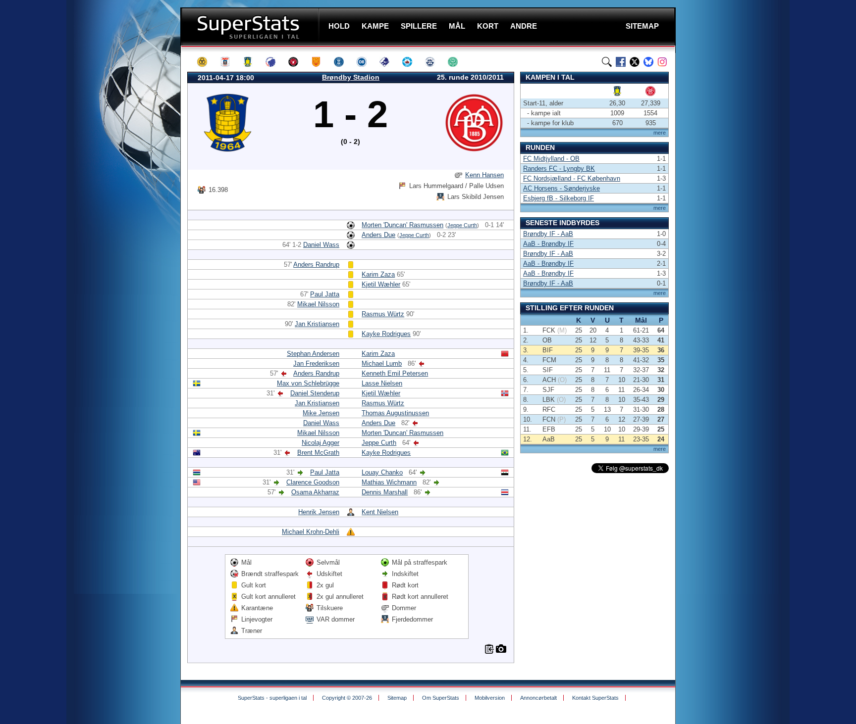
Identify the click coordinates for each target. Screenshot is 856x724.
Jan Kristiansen (317, 324)
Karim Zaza (378, 274)
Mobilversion (490, 698)
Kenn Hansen (484, 175)
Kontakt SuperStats (595, 698)
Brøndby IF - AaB (548, 234)
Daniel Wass (321, 244)
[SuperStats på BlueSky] (648, 62)
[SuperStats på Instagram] (662, 62)
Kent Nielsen (380, 512)
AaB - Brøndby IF (548, 243)
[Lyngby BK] (343, 62)
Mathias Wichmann (389, 482)
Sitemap (397, 698)
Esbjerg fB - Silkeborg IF (558, 198)
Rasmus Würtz (383, 314)
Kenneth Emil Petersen (395, 373)
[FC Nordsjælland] (320, 62)
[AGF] (229, 62)
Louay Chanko (382, 472)
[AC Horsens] (206, 62)
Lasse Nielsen (382, 383)
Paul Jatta (324, 294)
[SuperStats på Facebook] (621, 62)
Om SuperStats (440, 698)
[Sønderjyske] (434, 62)
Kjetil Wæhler (381, 284)
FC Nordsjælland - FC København (571, 178)
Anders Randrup (316, 264)
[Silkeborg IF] (411, 62)
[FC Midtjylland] (297, 62)
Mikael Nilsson (318, 304)
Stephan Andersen (313, 353)
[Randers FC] (388, 62)
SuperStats (251, 26)
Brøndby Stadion (350, 77)
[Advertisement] (120, 195)
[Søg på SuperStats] (607, 62)
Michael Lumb (382, 363)
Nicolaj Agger (320, 442)
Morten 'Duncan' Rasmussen (402, 225)
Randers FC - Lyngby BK (559, 168)
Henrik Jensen (318, 512)
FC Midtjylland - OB (551, 158)
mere (659, 133)
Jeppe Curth (462, 225)
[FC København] (275, 62)
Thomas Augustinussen (395, 413)
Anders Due (378, 235)
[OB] (366, 62)
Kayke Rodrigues (386, 334)
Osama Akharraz (315, 492)
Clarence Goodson (312, 482)
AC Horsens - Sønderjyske (561, 188)
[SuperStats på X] (635, 62)
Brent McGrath (318, 452)
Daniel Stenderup (314, 393)
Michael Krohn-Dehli (310, 531)
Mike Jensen (321, 413)
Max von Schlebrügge (308, 383)
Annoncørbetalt (538, 698)
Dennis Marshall (385, 492)
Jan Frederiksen (316, 363)
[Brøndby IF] (252, 62)
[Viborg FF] (457, 62)
